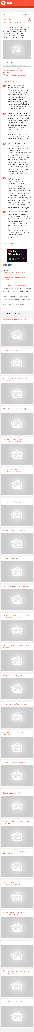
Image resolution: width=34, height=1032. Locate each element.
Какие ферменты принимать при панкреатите (15, 410)
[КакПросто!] (6, 3)
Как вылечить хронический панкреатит (13, 733)
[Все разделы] (31, 3)
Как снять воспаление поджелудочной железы (12, 470)
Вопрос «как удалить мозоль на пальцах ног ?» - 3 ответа (16, 76)
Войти (27, 3)
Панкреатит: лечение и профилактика (14, 68)
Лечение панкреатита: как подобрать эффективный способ (17, 972)
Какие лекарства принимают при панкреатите (15, 853)
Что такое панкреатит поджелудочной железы (16, 278)
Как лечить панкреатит (11, 943)
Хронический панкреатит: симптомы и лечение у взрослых (16, 913)
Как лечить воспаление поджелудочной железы (12, 501)
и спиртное (17, 164)
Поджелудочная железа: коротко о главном (16, 1002)
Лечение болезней (21, 7)
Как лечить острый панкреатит (14, 704)
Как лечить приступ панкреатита (15, 763)
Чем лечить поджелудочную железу (16, 587)
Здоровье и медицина (11, 7)
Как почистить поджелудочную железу (14, 321)
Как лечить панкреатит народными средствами (16, 822)
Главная (3, 7)
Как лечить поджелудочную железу (16, 676)
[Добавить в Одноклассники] (4, 265)
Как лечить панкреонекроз (13, 276)
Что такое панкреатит (11, 350)
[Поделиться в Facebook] (9, 265)
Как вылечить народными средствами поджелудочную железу (16, 440)
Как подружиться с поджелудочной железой (16, 646)
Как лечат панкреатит (11, 558)
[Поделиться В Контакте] (6, 265)
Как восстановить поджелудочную (15, 530)
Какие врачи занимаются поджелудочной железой (12, 883)
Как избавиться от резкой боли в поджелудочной (15, 379)
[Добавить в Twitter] (11, 265)
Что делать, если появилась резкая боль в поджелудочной (16, 792)
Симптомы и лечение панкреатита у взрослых (14, 71)
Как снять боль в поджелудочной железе (15, 273)
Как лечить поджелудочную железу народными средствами (16, 616)
